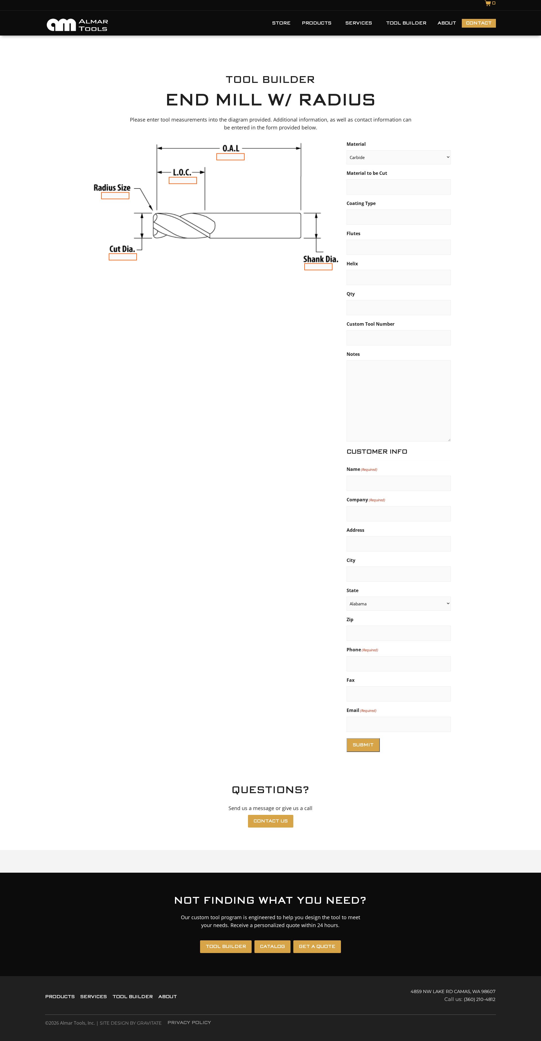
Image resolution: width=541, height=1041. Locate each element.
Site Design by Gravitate (131, 1023)
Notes (353, 354)
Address (355, 530)
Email (361, 710)
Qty (351, 294)
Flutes (353, 233)
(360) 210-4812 (479, 999)
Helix (352, 264)
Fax (350, 680)
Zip (350, 619)
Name (362, 469)
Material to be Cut (367, 173)
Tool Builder (406, 23)
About (447, 23)
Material (356, 144)
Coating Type (361, 203)
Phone (362, 650)
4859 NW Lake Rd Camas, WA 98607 (453, 991)
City (351, 560)
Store (281, 23)
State (352, 590)
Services (358, 23)
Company (366, 500)
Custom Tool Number (370, 324)
